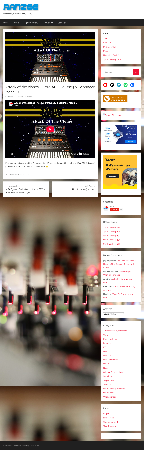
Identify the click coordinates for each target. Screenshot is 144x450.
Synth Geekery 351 (111, 235)
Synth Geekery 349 (111, 244)
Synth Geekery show (112, 59)
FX (104, 347)
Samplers (107, 376)
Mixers (106, 364)
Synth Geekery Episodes (114, 388)
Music (47, 22)
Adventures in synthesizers (19, 175)
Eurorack (107, 343)
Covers (106, 335)
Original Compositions (113, 372)
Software (107, 384)
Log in (106, 414)
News (16, 22)
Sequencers (108, 380)
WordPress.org (109, 426)
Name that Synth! (111, 55)
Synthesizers (108, 393)
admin (29, 97)
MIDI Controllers (110, 360)
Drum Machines (110, 339)
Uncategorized (109, 397)
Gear (105, 351)
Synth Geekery (31, 22)
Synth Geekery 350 (111, 240)
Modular (107, 51)
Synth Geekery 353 (111, 227)
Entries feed (108, 418)
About (5, 22)
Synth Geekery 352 (111, 231)
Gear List (62, 22)
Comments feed (110, 422)
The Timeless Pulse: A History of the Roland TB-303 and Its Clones (119, 264)
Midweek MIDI (109, 47)
